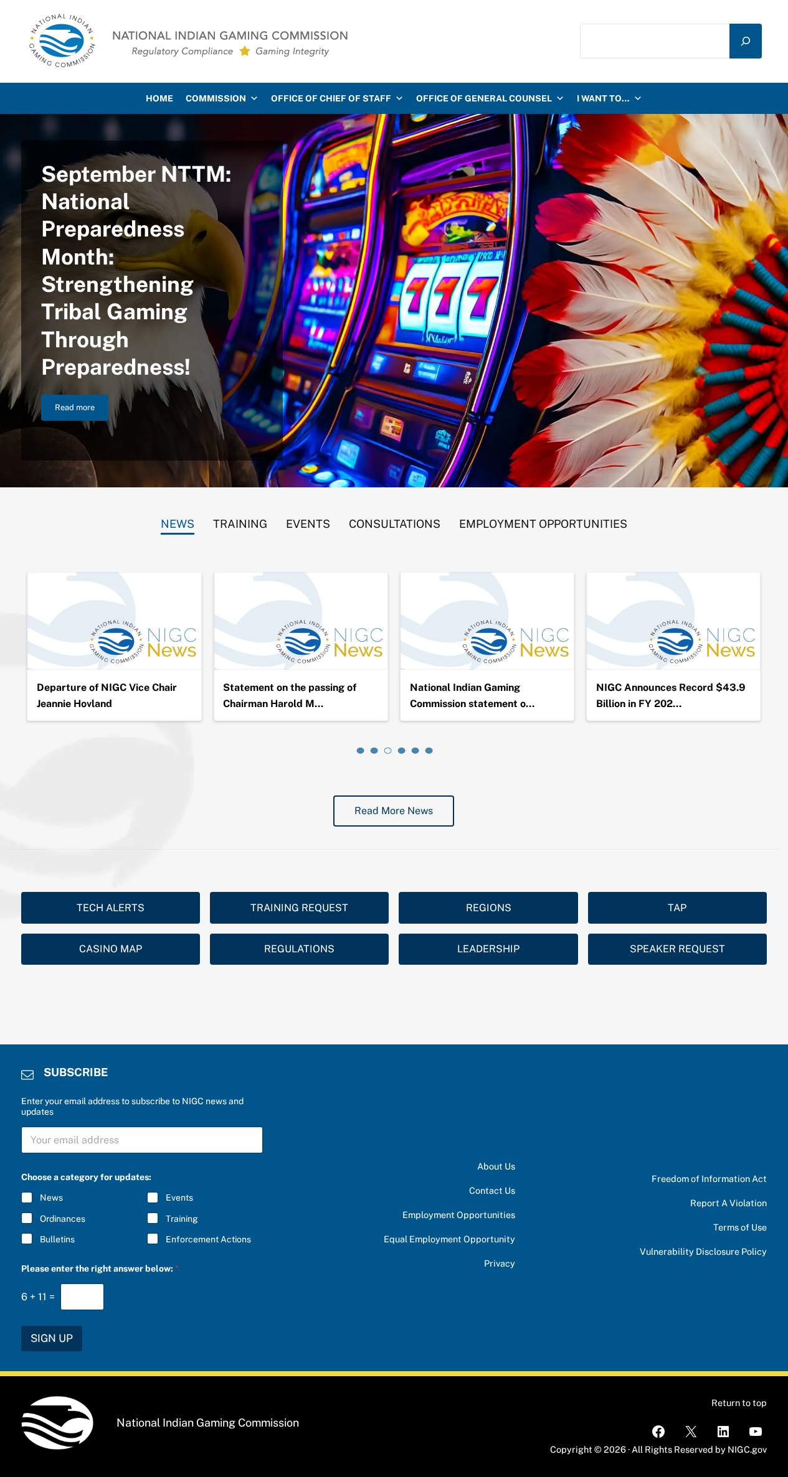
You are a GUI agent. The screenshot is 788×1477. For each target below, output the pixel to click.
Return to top (739, 1402)
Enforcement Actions (208, 1239)
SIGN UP (52, 1338)
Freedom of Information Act (709, 1178)
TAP (677, 908)
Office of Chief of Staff (331, 98)
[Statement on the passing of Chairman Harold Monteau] (300, 621)
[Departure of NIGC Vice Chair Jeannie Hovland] (114, 621)
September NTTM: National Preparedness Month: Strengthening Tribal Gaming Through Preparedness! (136, 270)
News (51, 1198)
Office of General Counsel (484, 98)
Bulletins (57, 1239)
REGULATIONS (299, 949)
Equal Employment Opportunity (449, 1239)
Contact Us (492, 1190)
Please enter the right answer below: (100, 1268)
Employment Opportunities (458, 1214)
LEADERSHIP (488, 949)
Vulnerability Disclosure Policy (703, 1251)
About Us (496, 1166)
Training (182, 1219)
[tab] (177, 521)
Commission (216, 98)
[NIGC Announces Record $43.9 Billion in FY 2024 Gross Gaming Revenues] (674, 621)
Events (179, 1198)
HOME (159, 98)
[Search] (745, 41)
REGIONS (488, 908)
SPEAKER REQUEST (677, 949)
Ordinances (62, 1219)
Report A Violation (728, 1203)
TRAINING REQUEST (299, 908)
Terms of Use (740, 1227)
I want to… (603, 98)
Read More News (393, 811)
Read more (81, 409)
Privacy (499, 1263)
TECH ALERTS (111, 908)
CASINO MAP (110, 949)
